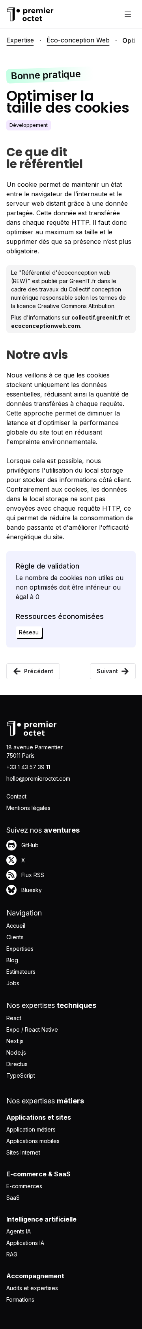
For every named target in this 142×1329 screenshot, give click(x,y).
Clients (15, 937)
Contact (16, 796)
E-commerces (24, 1186)
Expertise (20, 40)
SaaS (13, 1197)
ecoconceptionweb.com (45, 325)
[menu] (128, 14)
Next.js (15, 1041)
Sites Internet (23, 1152)
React (13, 1018)
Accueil (15, 925)
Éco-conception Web (78, 40)
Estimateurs (21, 971)
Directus (17, 1064)
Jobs (12, 983)
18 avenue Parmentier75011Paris (34, 751)
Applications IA (25, 1242)
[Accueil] (30, 14)
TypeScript (20, 1075)
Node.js (16, 1052)
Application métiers (31, 1129)
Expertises (20, 948)
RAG (11, 1254)
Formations (20, 1299)
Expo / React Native (32, 1029)
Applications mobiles (33, 1141)
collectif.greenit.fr (97, 317)
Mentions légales (28, 807)
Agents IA (18, 1231)
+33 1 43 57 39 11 (28, 767)
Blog (12, 960)
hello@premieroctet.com (38, 778)
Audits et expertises (32, 1288)
